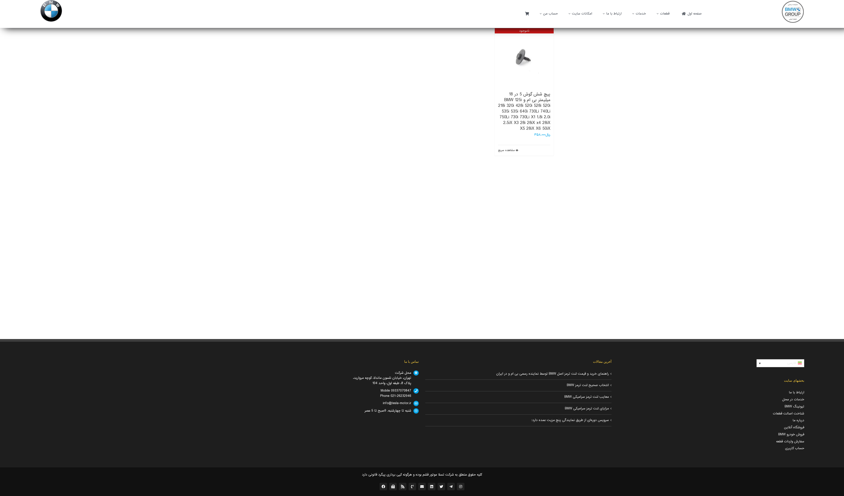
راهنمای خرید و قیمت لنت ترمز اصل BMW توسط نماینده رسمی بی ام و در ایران (552, 373)
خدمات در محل (793, 399)
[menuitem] (780, 363)
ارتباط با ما (796, 392)
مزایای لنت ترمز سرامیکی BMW (587, 408)
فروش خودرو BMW (791, 434)
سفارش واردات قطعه (790, 441)
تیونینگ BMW (794, 406)
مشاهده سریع (506, 150)
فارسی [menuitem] (791, 363)
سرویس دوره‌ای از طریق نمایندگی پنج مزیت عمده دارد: (570, 420)
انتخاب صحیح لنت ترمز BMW (588, 385)
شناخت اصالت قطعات (788, 413)
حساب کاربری (794, 448)
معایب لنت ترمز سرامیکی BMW (586, 396)
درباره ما (798, 420)
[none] (780, 363)
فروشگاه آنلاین (794, 427)
